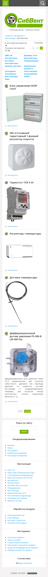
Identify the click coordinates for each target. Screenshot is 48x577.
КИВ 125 (8, 55)
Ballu (7, 79)
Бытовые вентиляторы (11, 62)
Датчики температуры (23, 277)
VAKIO (27, 76)
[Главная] (24, 27)
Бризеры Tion (30, 55)
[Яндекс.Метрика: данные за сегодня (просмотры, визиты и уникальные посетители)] (24, 563)
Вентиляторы (30, 58)
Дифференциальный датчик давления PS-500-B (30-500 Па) (26, 336)
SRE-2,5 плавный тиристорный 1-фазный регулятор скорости (24, 136)
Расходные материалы (10, 72)
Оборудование (31, 61)
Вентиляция (10, 38)
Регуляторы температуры (25, 233)
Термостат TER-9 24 (21, 182)
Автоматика (11, 58)
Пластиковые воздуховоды (30, 72)
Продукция (18, 35)
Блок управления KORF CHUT (23, 87)
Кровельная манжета (30, 67)
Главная (8, 35)
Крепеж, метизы (13, 66)
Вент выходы (11, 76)
